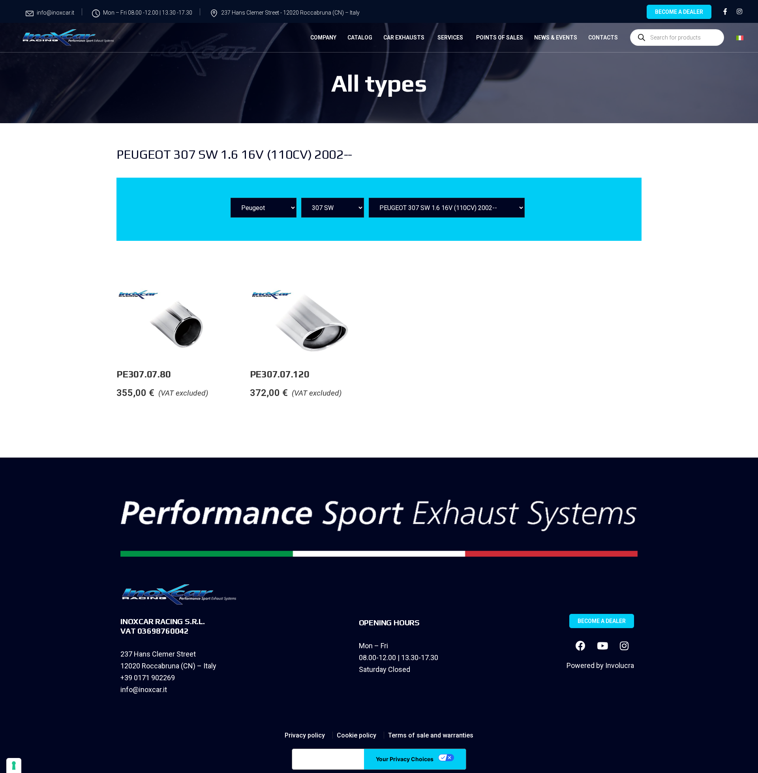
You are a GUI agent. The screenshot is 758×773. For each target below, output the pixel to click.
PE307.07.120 (280, 374)
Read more (249, 304)
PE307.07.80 (143, 374)
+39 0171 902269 (147, 678)
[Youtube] (602, 646)
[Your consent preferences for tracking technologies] (13, 765)
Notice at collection (328, 759)
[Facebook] (581, 646)
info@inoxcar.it (143, 689)
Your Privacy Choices (404, 759)
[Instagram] (624, 646)
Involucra (619, 665)
